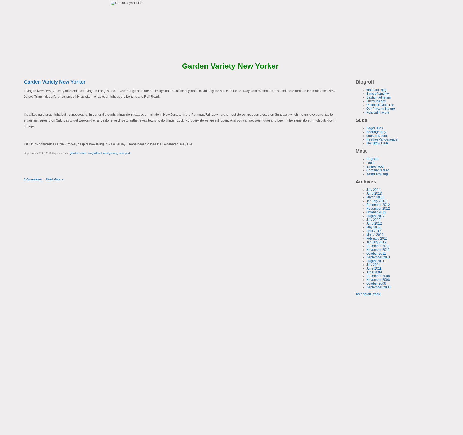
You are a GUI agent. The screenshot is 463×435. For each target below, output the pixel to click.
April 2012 (373, 231)
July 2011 (373, 265)
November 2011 (378, 250)
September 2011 (378, 257)
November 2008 (378, 280)
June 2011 (374, 268)
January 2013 (376, 201)
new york (125, 153)
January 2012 (376, 242)
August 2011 (375, 261)
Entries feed (375, 166)
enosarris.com (376, 136)
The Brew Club (377, 143)
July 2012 (373, 220)
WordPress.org (377, 174)
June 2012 (374, 223)
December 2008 (378, 276)
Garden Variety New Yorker (54, 82)
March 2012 (375, 235)
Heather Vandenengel (382, 139)
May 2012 (373, 227)
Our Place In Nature (380, 109)
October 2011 (376, 253)
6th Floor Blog (376, 90)
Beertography (376, 132)
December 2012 (378, 205)
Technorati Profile (368, 294)
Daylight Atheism (378, 97)
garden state (78, 153)
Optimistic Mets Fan (380, 105)
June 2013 (374, 193)
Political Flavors (377, 112)
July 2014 (373, 190)
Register (372, 159)
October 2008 (376, 283)
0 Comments (33, 179)
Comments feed (377, 170)
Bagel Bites (374, 128)
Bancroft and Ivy (378, 94)
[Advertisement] (372, 332)
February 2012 (377, 238)
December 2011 (378, 246)
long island (95, 153)
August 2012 (375, 216)
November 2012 (378, 208)
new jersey (110, 153)
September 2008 (378, 287)
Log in (370, 163)
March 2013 (375, 197)
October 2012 (376, 212)
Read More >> (55, 179)
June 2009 (374, 272)
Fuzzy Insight (375, 101)
